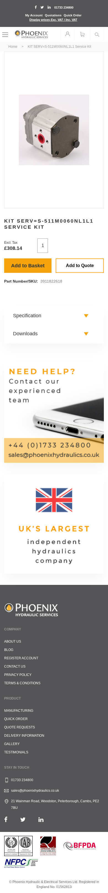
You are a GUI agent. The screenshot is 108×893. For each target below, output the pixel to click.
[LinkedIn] (40, 819)
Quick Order (72, 15)
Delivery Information (24, 736)
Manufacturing (18, 711)
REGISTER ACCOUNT (21, 658)
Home (12, 47)
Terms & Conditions (22, 683)
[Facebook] (5, 819)
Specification (27, 315)
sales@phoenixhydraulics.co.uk (35, 791)
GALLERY (12, 744)
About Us (12, 641)
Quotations (53, 15)
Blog (8, 650)
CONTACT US (14, 666)
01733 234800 (63, 7)
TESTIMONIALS (16, 752)
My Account (34, 15)
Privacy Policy (18, 675)
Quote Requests (19, 727)
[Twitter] (23, 819)
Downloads (25, 333)
